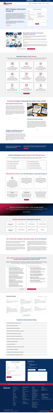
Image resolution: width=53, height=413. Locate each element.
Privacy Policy (14, 403)
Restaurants (23, 392)
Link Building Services (24, 402)
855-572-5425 (47, 397)
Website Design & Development (35, 390)
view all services (26, 93)
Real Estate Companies (25, 394)
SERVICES (30, 3)
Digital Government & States (25, 391)
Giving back (14, 394)
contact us (26, 199)
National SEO (23, 401)
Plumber (23, 390)
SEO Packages (33, 405)
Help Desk (14, 402)
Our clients (14, 395)
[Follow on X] (28, 0)
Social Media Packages (34, 407)
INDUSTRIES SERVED (34, 3)
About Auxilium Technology (16, 388)
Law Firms (23, 397)
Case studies (14, 390)
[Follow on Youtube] (32, 0)
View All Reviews (26, 315)
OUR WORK (40, 3)
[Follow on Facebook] (27, 0)
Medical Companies (24, 396)
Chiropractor (23, 388)
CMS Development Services (35, 393)
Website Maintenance (34, 391)
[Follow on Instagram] (31, 0)
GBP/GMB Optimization (34, 397)
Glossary (14, 400)
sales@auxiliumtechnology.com (33, 367)
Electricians (23, 395)
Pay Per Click (33, 398)
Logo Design (33, 388)
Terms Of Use (14, 404)
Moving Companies (24, 398)
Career (13, 398)
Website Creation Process (35, 402)
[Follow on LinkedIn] (30, 0)
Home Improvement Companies (25, 399)
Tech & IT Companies (24, 389)
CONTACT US (47, 3)
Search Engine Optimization (35, 395)
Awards (14, 391)
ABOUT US (43, 3)
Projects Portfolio (15, 396)
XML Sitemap (14, 405)
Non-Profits (23, 393)
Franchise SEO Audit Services (25, 403)
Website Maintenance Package (35, 404)
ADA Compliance (34, 392)
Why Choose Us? (15, 389)
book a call (26, 148)
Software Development (34, 394)
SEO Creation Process (34, 403)
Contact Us (8, 25)
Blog (13, 392)
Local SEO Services (34, 396)
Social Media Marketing (34, 389)
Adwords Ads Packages (34, 406)
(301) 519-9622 (39, 0)
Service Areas (14, 393)
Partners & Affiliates (15, 397)
